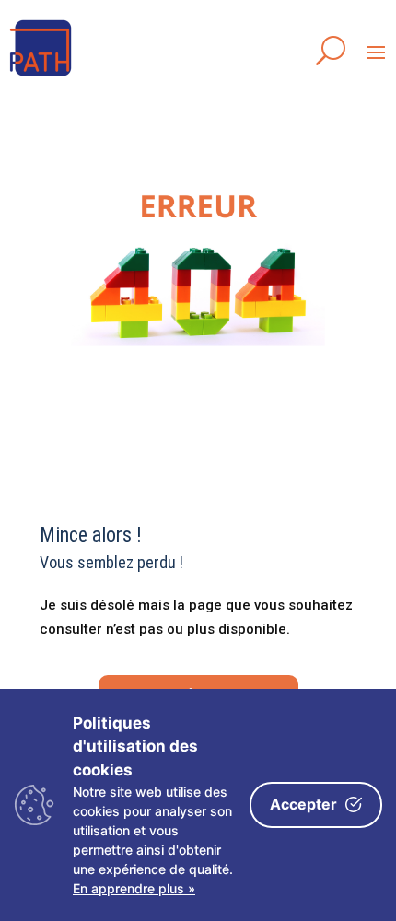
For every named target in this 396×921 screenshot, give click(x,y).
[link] (41, 77)
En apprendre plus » (134, 888)
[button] (375, 51)
